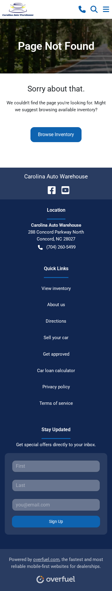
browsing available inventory (67, 109)
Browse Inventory (56, 134)
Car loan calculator (56, 370)
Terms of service (56, 403)
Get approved (56, 354)
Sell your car (56, 337)
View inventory (56, 288)
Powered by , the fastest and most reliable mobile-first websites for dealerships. (56, 563)
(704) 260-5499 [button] (61, 247)
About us (56, 304)
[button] (82, 9)
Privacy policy (56, 387)
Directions (56, 321)
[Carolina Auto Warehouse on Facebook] (49, 189)
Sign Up (56, 521)
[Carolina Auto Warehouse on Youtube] (63, 189)
